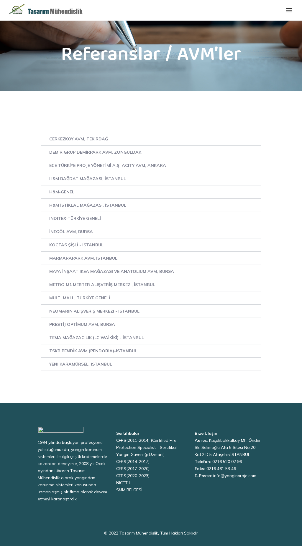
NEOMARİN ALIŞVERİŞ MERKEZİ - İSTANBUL (94, 311)
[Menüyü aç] (289, 10)
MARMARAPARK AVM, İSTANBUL (83, 258)
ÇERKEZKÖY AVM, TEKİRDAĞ (78, 139)
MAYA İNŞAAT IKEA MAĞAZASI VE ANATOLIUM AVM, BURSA (111, 271)
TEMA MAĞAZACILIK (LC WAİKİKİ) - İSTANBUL (96, 337)
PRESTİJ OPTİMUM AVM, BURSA (82, 324)
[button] (151, 139)
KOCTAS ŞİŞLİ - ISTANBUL (76, 245)
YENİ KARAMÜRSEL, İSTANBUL (80, 364)
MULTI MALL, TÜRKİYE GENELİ (79, 298)
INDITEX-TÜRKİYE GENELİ (75, 218)
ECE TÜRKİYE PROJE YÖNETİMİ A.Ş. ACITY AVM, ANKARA (107, 165)
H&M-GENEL (61, 192)
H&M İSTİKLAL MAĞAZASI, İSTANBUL (87, 205)
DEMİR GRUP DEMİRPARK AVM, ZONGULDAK (95, 152)
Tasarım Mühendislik (138, 533)
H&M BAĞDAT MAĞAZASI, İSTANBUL (87, 178)
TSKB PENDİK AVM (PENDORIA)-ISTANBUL (93, 351)
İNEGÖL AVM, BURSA (71, 231)
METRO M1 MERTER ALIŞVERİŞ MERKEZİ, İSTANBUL (102, 284)
